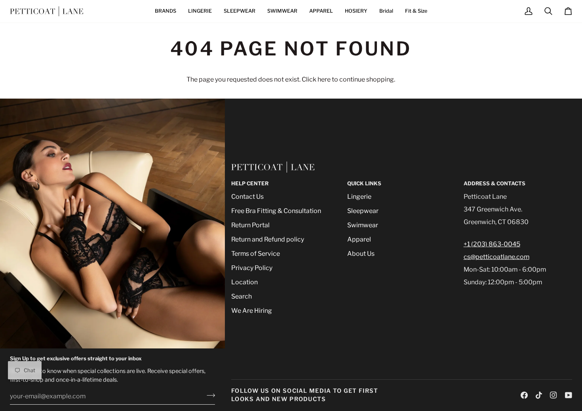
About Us (361, 253)
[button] (165, 11)
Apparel (359, 239)
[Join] (208, 395)
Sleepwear (362, 211)
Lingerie (359, 196)
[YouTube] (568, 395)
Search (241, 296)
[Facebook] (524, 395)
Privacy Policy (251, 268)
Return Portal (250, 225)
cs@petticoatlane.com (496, 257)
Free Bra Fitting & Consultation (276, 211)
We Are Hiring (251, 310)
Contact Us (247, 196)
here (324, 79)
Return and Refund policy (267, 239)
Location (244, 282)
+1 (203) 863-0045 (492, 244)
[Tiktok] (539, 395)
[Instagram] (553, 395)
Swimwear (362, 225)
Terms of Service (255, 253)
